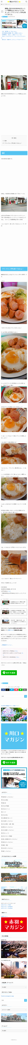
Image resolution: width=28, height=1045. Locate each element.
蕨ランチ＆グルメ (7, 851)
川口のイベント (6, 809)
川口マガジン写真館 (7, 836)
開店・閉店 (5, 845)
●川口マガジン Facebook (7, 908)
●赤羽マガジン (4, 916)
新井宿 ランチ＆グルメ (8, 797)
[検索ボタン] (26, 1)
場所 (5, 140)
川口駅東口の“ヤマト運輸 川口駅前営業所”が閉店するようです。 (17, 602)
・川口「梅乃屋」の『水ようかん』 (9, 31)
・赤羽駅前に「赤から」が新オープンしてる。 (11, 34)
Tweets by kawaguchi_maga (7, 996)
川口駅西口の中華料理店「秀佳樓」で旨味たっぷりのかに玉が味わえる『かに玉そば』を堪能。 (18, 612)
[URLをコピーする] (25, 690)
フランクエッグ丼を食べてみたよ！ (13, 143)
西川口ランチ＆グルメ (8, 827)
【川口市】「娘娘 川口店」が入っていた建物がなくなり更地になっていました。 (18, 622)
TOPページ (10, 630)
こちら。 (16, 651)
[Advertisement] (14, 56)
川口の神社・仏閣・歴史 (8, 824)
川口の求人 (5, 815)
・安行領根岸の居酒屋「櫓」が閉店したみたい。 (12, 33)
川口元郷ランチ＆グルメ (8, 830)
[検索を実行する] (25, 696)
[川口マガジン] (14, 1)
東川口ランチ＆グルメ (8, 842)
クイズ (4, 812)
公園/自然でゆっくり (7, 818)
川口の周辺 (5, 800)
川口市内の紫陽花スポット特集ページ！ (10, 705)
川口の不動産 (6, 806)
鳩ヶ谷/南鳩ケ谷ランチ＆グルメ (10, 839)
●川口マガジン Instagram (7, 906)
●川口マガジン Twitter (6, 904)
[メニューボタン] (1, 1)
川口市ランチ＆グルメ (8, 848)
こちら (9, 591)
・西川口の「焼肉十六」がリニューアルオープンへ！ (13, 39)
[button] (3, 690)
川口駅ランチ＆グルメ (8, 821)
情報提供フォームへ (7, 645)
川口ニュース (5, 16)
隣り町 (4, 803)
